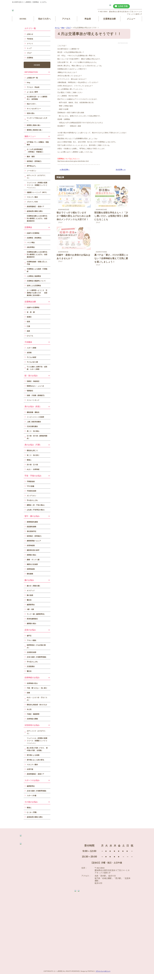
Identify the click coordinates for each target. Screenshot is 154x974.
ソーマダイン (31, 170)
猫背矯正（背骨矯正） (35, 161)
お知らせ (30, 34)
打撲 (28, 326)
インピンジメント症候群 (35, 417)
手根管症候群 (31, 491)
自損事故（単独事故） (35, 238)
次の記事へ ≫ (121, 169)
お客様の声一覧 (32, 78)
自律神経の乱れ (32, 683)
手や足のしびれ (32, 500)
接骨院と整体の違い (34, 125)
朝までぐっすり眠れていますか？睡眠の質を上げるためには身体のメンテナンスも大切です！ (74, 216)
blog (28, 82)
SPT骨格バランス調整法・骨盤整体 (38, 143)
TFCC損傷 (30, 486)
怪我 (28, 321)
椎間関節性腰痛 (32, 522)
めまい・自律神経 (33, 469)
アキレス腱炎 (31, 640)
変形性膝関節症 (32, 619)
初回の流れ (31, 113)
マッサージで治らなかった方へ (37, 119)
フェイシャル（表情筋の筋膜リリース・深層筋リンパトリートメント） (37, 185)
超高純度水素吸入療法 (35, 211)
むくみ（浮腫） (32, 812)
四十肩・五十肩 (32, 464)
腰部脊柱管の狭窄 (33, 550)
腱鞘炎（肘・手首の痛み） (36, 505)
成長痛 (29, 352)
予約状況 (30, 39)
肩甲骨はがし (31, 166)
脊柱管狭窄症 (31, 531)
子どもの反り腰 (32, 362)
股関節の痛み (31, 555)
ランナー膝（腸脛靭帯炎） (36, 614)
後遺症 (29, 317)
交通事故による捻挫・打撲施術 (37, 270)
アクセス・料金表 (33, 87)
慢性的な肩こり (32, 450)
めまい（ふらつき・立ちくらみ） (37, 698)
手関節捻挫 (31, 481)
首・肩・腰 (31, 312)
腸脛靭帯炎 (31, 604)
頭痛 (28, 692)
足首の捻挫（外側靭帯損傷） (37, 657)
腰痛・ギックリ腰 (33, 559)
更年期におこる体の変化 (35, 760)
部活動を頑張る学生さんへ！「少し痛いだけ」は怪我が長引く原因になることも (111, 216)
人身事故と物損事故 (34, 276)
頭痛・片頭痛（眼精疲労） (36, 395)
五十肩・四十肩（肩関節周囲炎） (37, 437)
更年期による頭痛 (33, 755)
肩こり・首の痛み (33, 431)
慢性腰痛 (30, 574)
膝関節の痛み (31, 623)
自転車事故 (31, 247)
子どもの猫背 (31, 357)
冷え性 (29, 709)
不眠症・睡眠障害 (33, 714)
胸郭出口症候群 (32, 564)
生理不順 (30, 769)
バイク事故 (31, 242)
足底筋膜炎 (31, 666)
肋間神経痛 (31, 569)
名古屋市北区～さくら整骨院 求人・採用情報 (37, 97)
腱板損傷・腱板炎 (33, 412)
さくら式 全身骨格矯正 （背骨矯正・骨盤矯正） (36, 150)
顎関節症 (30, 390)
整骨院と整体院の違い (35, 130)
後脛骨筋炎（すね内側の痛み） (36, 646)
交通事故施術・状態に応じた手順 (37, 262)
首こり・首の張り (33, 455)
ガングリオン (31, 495)
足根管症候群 (31, 652)
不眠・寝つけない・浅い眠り (37, 688)
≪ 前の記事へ (64, 169)
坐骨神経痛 (31, 545)
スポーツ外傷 (31, 795)
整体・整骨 (31, 156)
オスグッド (31, 590)
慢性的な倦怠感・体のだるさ (37, 704)
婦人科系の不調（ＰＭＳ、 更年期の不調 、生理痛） (37, 749)
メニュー (131, 19)
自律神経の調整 (32, 719)
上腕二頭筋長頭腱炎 (34, 421)
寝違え (29, 460)
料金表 (88, 19)
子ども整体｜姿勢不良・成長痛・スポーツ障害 (37, 367)
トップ (29, 48)
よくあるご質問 (32, 92)
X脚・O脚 (30, 609)
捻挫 (28, 331)
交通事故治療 (109, 19)
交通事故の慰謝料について (36, 281)
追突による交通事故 (34, 285)
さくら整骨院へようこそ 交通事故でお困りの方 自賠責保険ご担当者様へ (37, 292)
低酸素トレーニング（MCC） (37, 192)
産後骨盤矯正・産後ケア (35, 206)
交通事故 (30, 57)
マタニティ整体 (32, 197)
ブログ (60, 222)
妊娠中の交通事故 (33, 233)
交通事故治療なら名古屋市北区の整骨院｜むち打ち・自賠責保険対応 (37, 218)
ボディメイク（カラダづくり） (36, 176)
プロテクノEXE (32, 202)
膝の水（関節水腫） (34, 586)
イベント (30, 43)
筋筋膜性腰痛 (31, 526)
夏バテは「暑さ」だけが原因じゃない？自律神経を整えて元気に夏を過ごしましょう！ (111, 258)
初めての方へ (44, 19)
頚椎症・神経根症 (33, 381)
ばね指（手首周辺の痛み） (36, 510)
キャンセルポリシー (34, 108)
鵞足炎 (29, 600)
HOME (23, 19)
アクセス (66, 19)
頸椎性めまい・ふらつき (35, 386)
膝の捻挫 (30, 595)
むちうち (30, 335)
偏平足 (29, 635)
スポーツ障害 (31, 348)
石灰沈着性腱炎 (32, 426)
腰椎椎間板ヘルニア (34, 541)
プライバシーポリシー (103, 971)
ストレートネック (33, 400)
